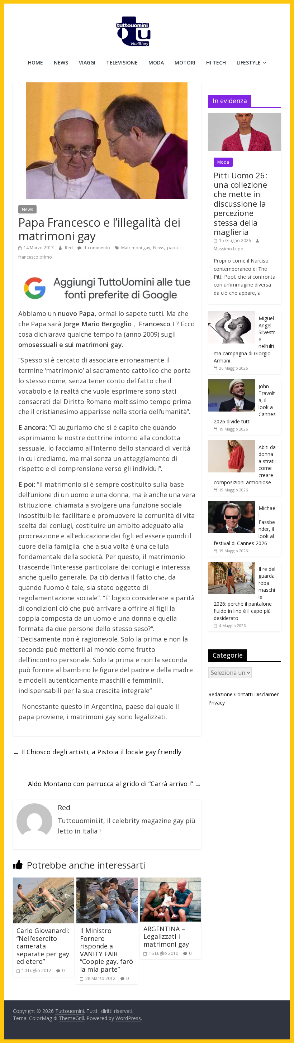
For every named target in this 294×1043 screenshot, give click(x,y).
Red (69, 248)
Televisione (122, 62)
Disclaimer (266, 694)
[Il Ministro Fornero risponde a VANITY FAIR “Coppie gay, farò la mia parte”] (107, 882)
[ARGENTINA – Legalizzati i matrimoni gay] (170, 882)
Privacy (216, 702)
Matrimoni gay (135, 248)
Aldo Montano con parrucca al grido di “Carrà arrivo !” (114, 783)
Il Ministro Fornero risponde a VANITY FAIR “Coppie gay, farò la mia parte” (106, 950)
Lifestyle (249, 62)
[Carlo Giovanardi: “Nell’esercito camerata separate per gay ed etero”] (43, 882)
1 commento (96, 248)
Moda (156, 62)
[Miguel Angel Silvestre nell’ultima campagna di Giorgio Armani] (231, 315)
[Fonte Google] (107, 288)
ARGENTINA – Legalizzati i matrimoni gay (166, 936)
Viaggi (87, 62)
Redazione (220, 694)
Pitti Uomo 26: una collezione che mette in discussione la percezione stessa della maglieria (240, 203)
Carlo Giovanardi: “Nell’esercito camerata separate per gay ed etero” (42, 946)
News (61, 62)
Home (35, 62)
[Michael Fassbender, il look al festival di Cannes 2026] (231, 504)
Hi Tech (216, 62)
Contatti (243, 694)
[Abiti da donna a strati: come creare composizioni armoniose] (231, 444)
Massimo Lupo (228, 249)
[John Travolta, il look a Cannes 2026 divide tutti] (231, 383)
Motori (185, 62)
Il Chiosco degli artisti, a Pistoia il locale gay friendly (97, 752)
